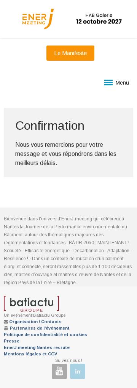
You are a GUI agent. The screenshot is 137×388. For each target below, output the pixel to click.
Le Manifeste (70, 53)
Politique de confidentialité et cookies (45, 334)
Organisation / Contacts (35, 321)
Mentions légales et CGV (30, 354)
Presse (11, 341)
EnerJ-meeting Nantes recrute (37, 347)
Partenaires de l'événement (40, 328)
